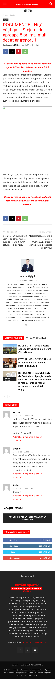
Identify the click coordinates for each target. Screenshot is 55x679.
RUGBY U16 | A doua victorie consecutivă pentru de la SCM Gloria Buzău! (34, 349)
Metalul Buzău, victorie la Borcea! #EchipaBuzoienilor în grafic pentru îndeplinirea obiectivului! (40, 242)
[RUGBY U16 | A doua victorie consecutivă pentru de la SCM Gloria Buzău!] (10, 349)
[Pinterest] (18, 51)
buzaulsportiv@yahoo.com (34, 642)
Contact (15, 665)
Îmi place (46, 540)
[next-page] (9, 396)
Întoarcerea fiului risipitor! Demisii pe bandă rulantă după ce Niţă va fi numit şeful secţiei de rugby (15, 240)
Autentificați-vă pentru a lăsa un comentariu (27, 518)
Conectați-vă (44, 546)
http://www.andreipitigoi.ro (27, 280)
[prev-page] (4, 396)
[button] (4, 4)
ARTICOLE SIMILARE (13, 338)
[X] (12, 51)
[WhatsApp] (25, 51)
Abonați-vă (45, 558)
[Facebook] (5, 51)
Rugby (12, 15)
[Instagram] (27, 325)
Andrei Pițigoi (14, 45)
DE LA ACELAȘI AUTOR (36, 338)
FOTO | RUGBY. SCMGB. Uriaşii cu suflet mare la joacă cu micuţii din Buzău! (34, 362)
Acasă (5, 15)
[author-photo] (27, 272)
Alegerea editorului (7, 379)
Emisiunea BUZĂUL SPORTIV (32, 665)
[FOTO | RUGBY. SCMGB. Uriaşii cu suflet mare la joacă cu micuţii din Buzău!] (10, 363)
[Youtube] (35, 650)
